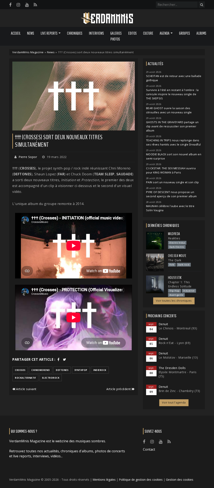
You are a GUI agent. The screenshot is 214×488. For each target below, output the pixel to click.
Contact (149, 449)
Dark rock (184, 264)
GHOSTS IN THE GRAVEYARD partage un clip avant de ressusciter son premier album (172, 126)
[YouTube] (27, 5)
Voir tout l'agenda (174, 402)
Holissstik (175, 277)
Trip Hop (174, 290)
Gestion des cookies (179, 480)
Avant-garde (176, 294)
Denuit (163, 324)
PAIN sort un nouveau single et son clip (172, 182)
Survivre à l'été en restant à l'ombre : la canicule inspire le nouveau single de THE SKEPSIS (172, 94)
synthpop (80, 370)
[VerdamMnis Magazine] (107, 18)
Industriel (189, 290)
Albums (201, 33)
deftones (62, 370)
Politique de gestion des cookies (141, 480)
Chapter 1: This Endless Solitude (180, 284)
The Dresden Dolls (172, 368)
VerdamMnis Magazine (28, 52)
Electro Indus (177, 242)
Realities (174, 238)
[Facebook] (10, 5)
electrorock (51, 377)
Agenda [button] (164, 33)
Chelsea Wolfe (177, 255)
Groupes (184, 33)
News (30, 33)
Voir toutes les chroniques (174, 300)
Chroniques (74, 33)
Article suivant (26, 389)
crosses (20, 370)
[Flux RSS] (35, 5)
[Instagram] (18, 5)
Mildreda (174, 233)
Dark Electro (176, 246)
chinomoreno (40, 370)
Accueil (15, 33)
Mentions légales (104, 480)
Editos (132, 33)
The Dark (174, 260)
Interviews (96, 33)
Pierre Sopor (28, 157)
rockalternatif (25, 377)
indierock (99, 370)
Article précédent (119, 389)
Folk (171, 264)
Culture (148, 33)
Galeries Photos (116, 36)
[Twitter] (64, 359)
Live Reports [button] (49, 33)
